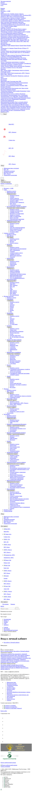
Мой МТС (13, 40)
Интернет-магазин (6, 44)
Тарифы (12, 13)
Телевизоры (4, 48)
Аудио (7, 52)
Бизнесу (3, 2)
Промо (11, 66)
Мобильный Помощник (20, 98)
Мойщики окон (25, 55)
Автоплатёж (4, 78)
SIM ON (22, 104)
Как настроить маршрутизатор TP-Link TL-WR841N (13, 667)
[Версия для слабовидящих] (2, 7)
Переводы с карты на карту (17, 411)
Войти (2, 180)
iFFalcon (24, 48)
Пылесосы (18, 55)
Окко (4, 41)
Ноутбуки (23, 58)
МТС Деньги (9, 41)
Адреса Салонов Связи (16, 496)
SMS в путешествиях (24, 20)
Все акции (19, 67)
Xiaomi (21, 45)
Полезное (3, 30)
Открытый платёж (5, 71)
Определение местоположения (14, 30)
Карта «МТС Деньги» (6, 74)
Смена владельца (14, 459)
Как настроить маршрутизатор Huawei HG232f (12, 665)
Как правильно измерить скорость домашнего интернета (14, 657)
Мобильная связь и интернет (11, 168)
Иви (2, 41)
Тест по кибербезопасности (20, 38)
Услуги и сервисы (5, 75)
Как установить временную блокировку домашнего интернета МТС (16, 659)
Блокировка (23, 91)
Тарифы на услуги (15, 254)
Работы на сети (15, 109)
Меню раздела (4, 634)
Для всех (7, 66)
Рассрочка (3, 89)
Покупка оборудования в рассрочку (19, 498)
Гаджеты (3, 51)
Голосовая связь (14, 81)
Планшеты (18, 58)
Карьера (3, 8)
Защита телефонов (13, 36)
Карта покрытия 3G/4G (19, 24)
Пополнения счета (16, 88)
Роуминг (22, 85)
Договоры (23, 107)
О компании (4, 4)
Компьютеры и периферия (8, 58)
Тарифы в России (13, 19)
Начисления (8, 88)
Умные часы (9, 51)
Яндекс (20, 48)
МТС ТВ (26, 40)
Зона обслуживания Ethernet (17, 227)
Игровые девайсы (22, 59)
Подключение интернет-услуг (18, 428)
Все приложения (14, 295)
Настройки (19, 84)
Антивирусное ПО (23, 36)
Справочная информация (7, 100)
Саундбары (4, 60)
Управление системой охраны (9, 37)
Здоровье (10, 31)
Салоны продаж (8, 511)
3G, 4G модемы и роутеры (17, 337)
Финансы (3, 69)
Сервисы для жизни (6, 27)
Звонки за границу (13, 20)
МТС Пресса (16, 41)
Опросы (23, 110)
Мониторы (3, 59)
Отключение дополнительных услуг (19, 469)
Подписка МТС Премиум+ (17, 202)
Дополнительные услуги (7, 15)
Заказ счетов (25, 88)
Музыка (16, 29)
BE (1, 606)
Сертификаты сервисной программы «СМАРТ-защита (16, 64)
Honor (25, 45)
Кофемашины (16, 56)
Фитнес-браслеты (14, 332)
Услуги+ (14, 67)
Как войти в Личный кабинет (11, 642)
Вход (2, 165)
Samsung (13, 45)
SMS (20, 81)
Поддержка (4, 80)
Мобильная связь (5, 13)
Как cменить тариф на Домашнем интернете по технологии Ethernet (15, 656)
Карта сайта (4, 711)
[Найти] (16, 608)
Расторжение (9, 92)
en (2, 5)
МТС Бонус (10, 16)
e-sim (5, 623)
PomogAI (20, 33)
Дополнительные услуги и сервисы (10, 93)
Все (2, 47)
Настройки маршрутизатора (19, 103)
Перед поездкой (5, 22)
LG (8, 48)
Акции (21, 23)
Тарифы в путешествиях (16, 210)
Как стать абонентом (14, 104)
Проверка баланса (11, 89)
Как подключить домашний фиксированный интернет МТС (14, 654)
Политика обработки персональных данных (18, 692)
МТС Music (24, 41)
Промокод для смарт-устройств (18, 384)
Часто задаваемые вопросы (13, 107)
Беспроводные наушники (19, 51)
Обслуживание (5, 104)
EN (3, 606)
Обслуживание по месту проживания (11, 110)
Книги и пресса (22, 29)
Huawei (17, 45)
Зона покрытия (13, 106)
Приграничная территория (16, 22)
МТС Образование (15, 250)
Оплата (3, 88)
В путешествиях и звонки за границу (10, 18)
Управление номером (6, 91)
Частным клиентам (6, 1)
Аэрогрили (9, 56)
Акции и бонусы (19, 13)
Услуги (17, 23)
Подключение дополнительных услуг (11, 95)
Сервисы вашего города (19, 31)
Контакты (9, 693)
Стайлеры (3, 56)
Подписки (22, 93)
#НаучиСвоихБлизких (6, 38)
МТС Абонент (20, 40)
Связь (2, 12)
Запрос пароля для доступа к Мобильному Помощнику (16, 98)
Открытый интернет (18, 16)
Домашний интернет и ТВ (8, 23)
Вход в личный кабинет (21, 102)
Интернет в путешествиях (17, 213)
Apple (8, 45)
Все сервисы (4, 526)
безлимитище (7, 619)
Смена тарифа (16, 91)
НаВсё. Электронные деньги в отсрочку (18, 70)
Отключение (12, 84)
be (1, 5)
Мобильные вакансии (12, 33)
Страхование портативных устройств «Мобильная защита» (20, 370)
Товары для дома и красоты (8, 55)
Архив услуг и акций (15, 230)
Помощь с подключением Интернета (10, 82)
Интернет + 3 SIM (5, 11)
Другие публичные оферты (17, 503)
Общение (23, 34)
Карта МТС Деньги (6, 73)
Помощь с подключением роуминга (10, 85)
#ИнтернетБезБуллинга (23, 37)
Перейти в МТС (18, 15)
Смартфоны (4, 45)
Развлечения (4, 34)
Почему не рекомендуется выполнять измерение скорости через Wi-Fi (15, 661)
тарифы (6, 622)
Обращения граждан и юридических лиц (18, 694)
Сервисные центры (25, 109)
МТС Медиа (4, 29)
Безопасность (4, 36)
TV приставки (14, 324)
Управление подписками (10, 175)
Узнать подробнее (5, 766)
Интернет (8, 86)
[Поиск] (16, 185)
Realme (29, 45)
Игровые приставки (12, 59)
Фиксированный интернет (8, 102)
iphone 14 (6, 620)
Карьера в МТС (11, 689)
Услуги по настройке (17, 63)
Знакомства (11, 34)
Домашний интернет (9, 171)
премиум (6, 624)
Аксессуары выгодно (19, 66)
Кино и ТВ (10, 29)
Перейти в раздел (11, 191)
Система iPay (13, 75)
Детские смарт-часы (14, 52)
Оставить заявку (12, 26)
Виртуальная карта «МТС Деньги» (20, 73)
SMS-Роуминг (13, 438)
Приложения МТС (5, 40)
